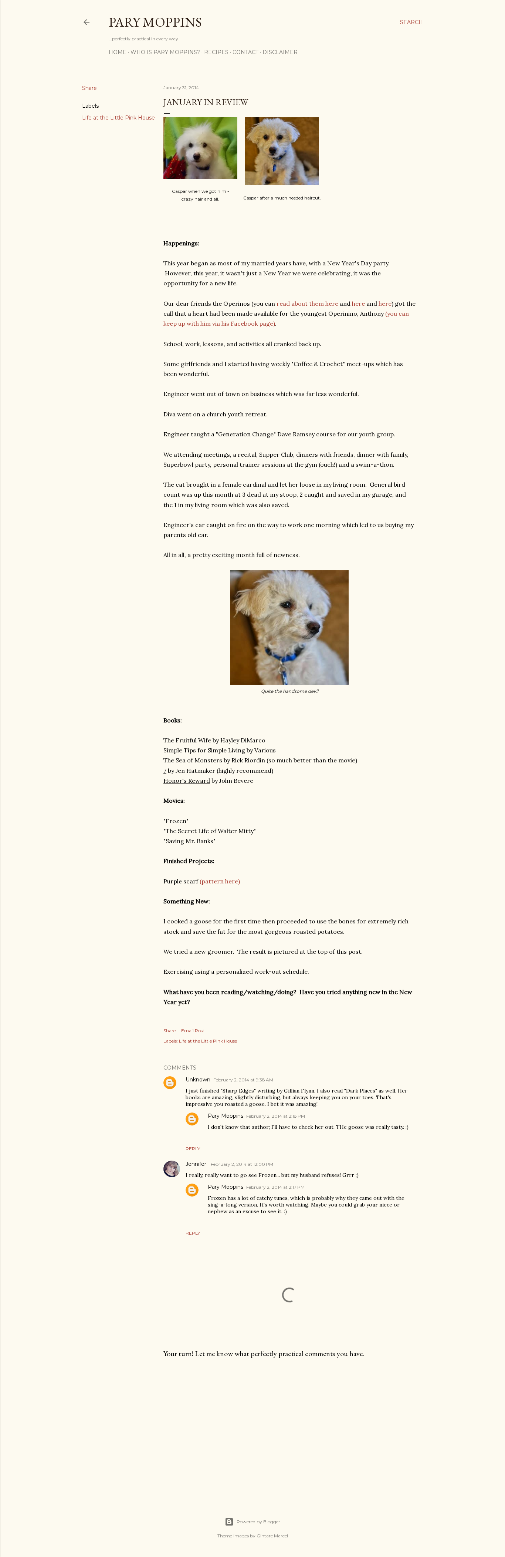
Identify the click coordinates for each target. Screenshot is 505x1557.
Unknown (198, 1079)
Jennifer (197, 1164)
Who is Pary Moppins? (165, 52)
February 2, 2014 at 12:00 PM (242, 1164)
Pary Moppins (155, 22)
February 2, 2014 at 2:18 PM (275, 1116)
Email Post (192, 1030)
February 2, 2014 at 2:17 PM (275, 1187)
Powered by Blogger (258, 1521)
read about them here (307, 303)
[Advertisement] (289, 1428)
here (358, 303)
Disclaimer (280, 52)
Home (117, 52)
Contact (245, 52)
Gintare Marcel (272, 1535)
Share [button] (89, 88)
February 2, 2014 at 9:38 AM (243, 1080)
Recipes (216, 52)
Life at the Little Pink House (118, 117)
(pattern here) (220, 881)
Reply (193, 1148)
